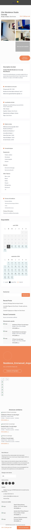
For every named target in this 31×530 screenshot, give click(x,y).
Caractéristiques (9, 148)
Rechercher (6, 292)
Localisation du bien (9, 102)
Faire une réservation (24, 527)
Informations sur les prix (11, 86)
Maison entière (10, 416)
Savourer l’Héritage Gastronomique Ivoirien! (13, 303)
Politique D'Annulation (8, 211)
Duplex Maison (4, 439)
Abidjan (3, 16)
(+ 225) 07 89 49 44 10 (8, 493)
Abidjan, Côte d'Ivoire (10, 16)
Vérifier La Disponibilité (25, 58)
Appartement (4, 416)
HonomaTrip (6, 498)
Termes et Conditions (10, 198)
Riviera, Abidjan (17, 512)
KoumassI (16, 519)
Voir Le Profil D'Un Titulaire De (10, 366)
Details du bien (8, 124)
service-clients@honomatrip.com (11, 496)
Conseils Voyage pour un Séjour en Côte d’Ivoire (14, 310)
